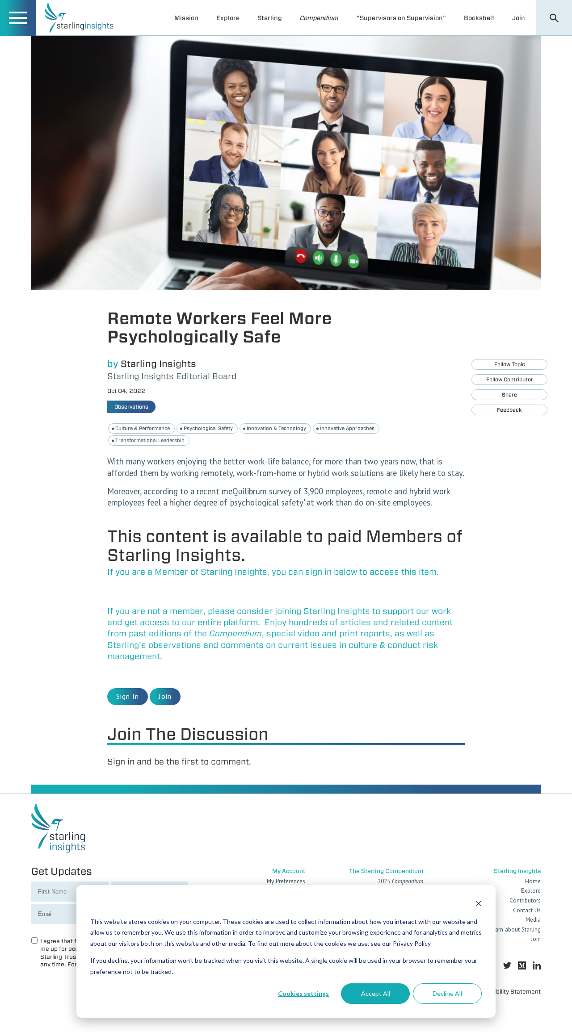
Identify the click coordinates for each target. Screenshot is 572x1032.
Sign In (127, 696)
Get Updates (61, 871)
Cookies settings (303, 993)
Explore (228, 17)
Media (533, 919)
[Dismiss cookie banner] (478, 904)
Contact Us (527, 910)
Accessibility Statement (508, 991)
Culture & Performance (142, 428)
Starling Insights (158, 363)
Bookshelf (479, 17)
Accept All (375, 993)
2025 (400, 881)
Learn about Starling (515, 929)
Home (533, 881)
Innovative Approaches (347, 428)
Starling (269, 17)
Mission (186, 17)
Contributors (525, 900)
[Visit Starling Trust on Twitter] (507, 965)
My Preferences (286, 881)
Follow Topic (509, 364)
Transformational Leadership (150, 440)
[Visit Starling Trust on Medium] (522, 965)
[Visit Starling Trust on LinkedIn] (537, 965)
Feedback (509, 409)
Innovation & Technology (276, 428)
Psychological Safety (208, 428)
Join (518, 17)
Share (509, 394)
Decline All (447, 993)
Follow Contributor (509, 379)
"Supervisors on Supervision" (401, 17)
